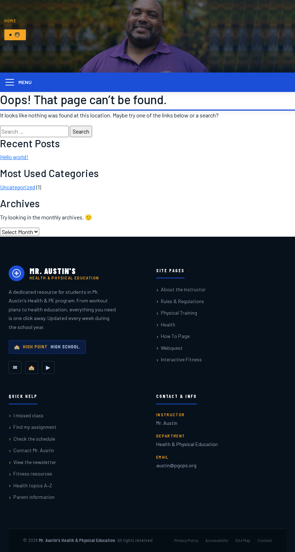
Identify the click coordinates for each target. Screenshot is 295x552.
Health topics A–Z (32, 485)
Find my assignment (34, 427)
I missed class (28, 415)
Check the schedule (34, 439)
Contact (265, 540)
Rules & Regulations (182, 301)
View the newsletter (34, 462)
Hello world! (14, 156)
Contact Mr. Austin (33, 450)
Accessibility (216, 540)
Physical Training (179, 313)
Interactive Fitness (181, 359)
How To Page (175, 336)
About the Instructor (183, 289)
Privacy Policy (186, 540)
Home (10, 20)
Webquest (172, 348)
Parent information (34, 497)
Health (168, 324)
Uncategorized (17, 187)
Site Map (242, 540)
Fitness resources (32, 473)
